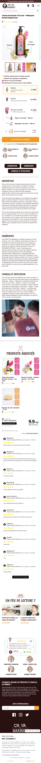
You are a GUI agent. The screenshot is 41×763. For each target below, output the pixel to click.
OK (37, 708)
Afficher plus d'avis (20, 577)
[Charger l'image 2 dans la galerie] (20, 67)
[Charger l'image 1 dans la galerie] (10, 67)
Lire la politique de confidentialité (10, 755)
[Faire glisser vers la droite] (38, 68)
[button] (38, 6)
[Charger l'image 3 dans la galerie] (31, 67)
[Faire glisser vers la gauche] (2, 68)
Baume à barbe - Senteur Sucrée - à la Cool (30, 378)
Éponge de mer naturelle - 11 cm (10, 408)
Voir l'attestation (9, 423)
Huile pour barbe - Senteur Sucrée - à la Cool (9, 379)
